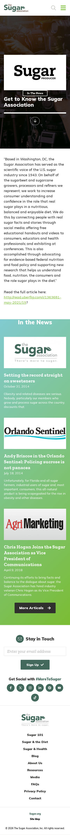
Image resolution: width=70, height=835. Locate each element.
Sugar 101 (35, 734)
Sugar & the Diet (35, 741)
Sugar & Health (35, 748)
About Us (35, 763)
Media (35, 777)
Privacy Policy (35, 791)
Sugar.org (35, 813)
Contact (35, 798)
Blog (35, 755)
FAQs (35, 784)
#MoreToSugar (48, 679)
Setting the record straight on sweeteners (33, 378)
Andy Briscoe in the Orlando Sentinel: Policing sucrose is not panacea (34, 461)
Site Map (35, 819)
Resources (35, 770)
